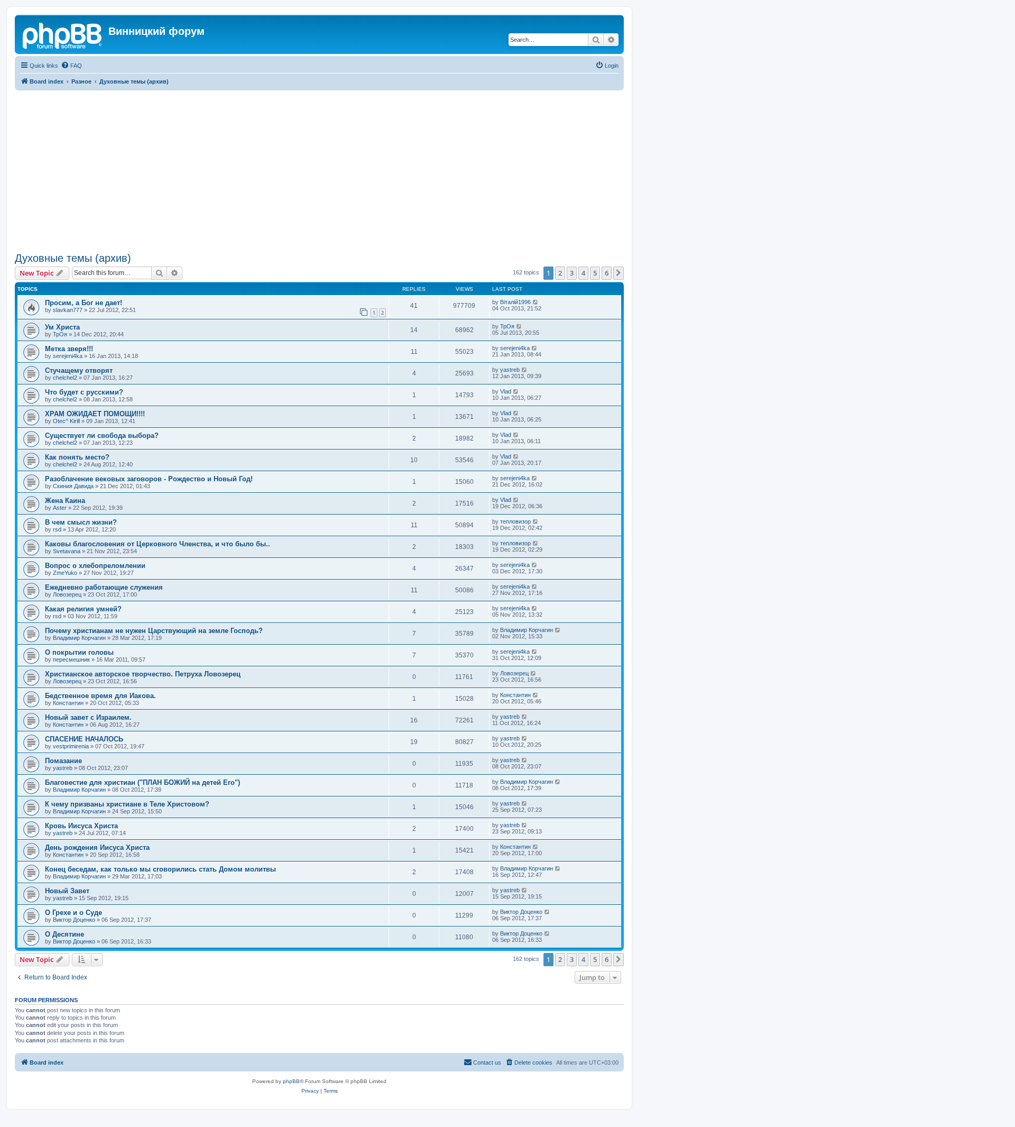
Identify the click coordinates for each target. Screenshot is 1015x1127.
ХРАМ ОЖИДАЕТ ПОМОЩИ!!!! (95, 414)
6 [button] (606, 273)
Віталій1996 (515, 302)
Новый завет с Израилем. (88, 717)
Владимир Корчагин (79, 638)
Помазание (63, 761)
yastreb (510, 369)
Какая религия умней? (83, 609)
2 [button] (560, 273)
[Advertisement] (332, 170)
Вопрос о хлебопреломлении (95, 566)
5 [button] (595, 273)
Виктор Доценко (74, 920)
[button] (618, 273)
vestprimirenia (71, 746)
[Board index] (62, 34)
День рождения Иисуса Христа (97, 847)
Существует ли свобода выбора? (102, 435)
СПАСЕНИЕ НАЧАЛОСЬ (84, 739)
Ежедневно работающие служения (104, 587)
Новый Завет (67, 891)
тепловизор (515, 521)
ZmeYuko (65, 573)
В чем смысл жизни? (81, 522)
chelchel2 (65, 377)
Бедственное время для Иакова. (100, 696)
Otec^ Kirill (66, 421)
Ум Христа (62, 327)
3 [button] (572, 273)
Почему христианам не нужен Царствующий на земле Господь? (154, 631)
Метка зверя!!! (69, 349)
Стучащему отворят (79, 370)
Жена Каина (65, 501)
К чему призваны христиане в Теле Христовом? (127, 804)
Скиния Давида (73, 486)
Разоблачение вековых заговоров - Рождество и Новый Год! (149, 479)
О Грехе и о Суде (73, 913)
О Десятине (64, 934)
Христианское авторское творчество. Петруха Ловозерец (143, 674)
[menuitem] (71, 65)
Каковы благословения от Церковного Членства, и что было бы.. (157, 544)
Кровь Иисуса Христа (81, 826)
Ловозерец (67, 594)
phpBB (291, 1081)
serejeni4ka (67, 356)
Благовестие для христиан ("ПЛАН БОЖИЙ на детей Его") (142, 782)
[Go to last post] (535, 302)
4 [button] (583, 273)
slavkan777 (67, 310)
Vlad (505, 391)
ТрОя (60, 334)
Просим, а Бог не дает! (83, 303)
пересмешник (71, 659)
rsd (57, 529)
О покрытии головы (79, 652)
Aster (60, 508)
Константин (68, 703)
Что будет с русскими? (84, 392)
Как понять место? (77, 457)
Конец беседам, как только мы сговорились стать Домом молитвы (160, 869)
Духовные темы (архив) (73, 258)
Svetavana (66, 551)
